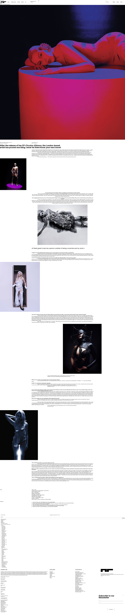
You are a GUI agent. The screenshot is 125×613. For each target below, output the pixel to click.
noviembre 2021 (4, 534)
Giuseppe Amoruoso (4, 581)
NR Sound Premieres (5, 561)
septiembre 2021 (4, 535)
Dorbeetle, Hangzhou (78, 589)
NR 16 (2, 560)
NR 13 (2, 558)
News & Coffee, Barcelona (79, 584)
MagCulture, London (78, 581)
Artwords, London (77, 579)
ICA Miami (76, 577)
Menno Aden (3, 522)
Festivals (3, 554)
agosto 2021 (3, 536)
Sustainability (4, 566)
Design (3, 551)
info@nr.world (3, 596)
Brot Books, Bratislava (78, 588)
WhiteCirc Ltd (3, 594)
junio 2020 (3, 540)
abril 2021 (3, 539)
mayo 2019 (3, 543)
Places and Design (4, 563)
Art (2, 548)
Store (50, 577)
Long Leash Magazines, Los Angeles (80, 573)
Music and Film (4, 558)
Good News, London (78, 580)
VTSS (1, 3)
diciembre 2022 (4, 530)
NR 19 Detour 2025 (52, 576)
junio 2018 (3, 544)
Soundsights (3, 565)
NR (1, 592)
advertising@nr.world (4, 598)
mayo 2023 (3, 529)
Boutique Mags (77, 571)
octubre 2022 (4, 531)
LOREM (2, 520)
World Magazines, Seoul (78, 589)
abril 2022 (3, 532)
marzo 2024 (3, 526)
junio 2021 (3, 537)
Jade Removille (3, 577)
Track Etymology (4, 567)
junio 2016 (3, 546)
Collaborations (4, 549)
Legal (101, 575)
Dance (3, 550)
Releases (3, 565)
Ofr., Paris (76, 585)
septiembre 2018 (4, 544)
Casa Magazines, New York (79, 575)
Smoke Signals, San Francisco (79, 572)
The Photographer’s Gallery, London (80, 582)
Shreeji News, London (78, 582)
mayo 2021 (3, 538)
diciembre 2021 (4, 533)
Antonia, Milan (77, 586)
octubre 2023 (4, 528)
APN (1, 585)
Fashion (3, 553)
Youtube (51, 575)
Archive (51, 575)
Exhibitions (3, 552)
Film (2, 555)
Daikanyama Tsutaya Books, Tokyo (80, 591)
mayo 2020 (3, 541)
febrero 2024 (4, 527)
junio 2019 (3, 542)
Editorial (3, 551)
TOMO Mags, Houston (78, 574)
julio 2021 (3, 537)
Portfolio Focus (4, 564)
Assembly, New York (78, 575)
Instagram (51, 572)
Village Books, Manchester (79, 578)
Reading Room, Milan (78, 587)
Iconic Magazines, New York (79, 576)
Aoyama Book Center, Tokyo (79, 590)
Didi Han (2, 521)
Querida (2, 583)
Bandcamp (51, 571)
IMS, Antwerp (77, 583)
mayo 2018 (3, 545)
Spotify (51, 574)
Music (2, 557)
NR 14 (2, 559)
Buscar (123, 518)
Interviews (3, 556)
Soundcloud (51, 573)
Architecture (3, 547)
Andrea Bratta (3, 579)
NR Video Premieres (5, 562)
